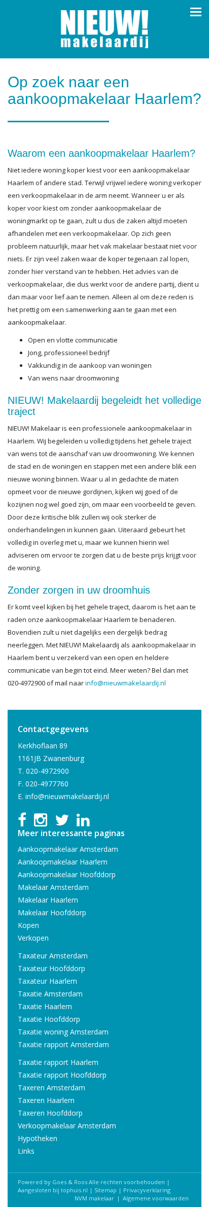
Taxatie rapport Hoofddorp (62, 1075)
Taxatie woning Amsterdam (63, 1032)
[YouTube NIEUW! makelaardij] (40, 822)
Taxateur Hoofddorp (51, 968)
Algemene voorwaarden (156, 1198)
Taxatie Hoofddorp (49, 1019)
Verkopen (33, 938)
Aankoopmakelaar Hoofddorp (67, 874)
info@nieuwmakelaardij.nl (125, 682)
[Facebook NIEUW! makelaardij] (22, 822)
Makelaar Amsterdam (53, 887)
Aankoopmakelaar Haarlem (63, 862)
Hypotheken (37, 1138)
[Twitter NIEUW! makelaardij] (62, 822)
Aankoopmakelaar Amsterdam (68, 849)
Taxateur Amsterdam (53, 955)
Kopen (28, 925)
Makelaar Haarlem (48, 900)
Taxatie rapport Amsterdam (63, 1044)
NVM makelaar (94, 1198)
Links (26, 1151)
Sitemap (105, 1190)
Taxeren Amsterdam (51, 1087)
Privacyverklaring (146, 1190)
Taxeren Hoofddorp (50, 1113)
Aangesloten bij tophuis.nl (53, 1190)
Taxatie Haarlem (45, 1006)
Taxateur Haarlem (47, 981)
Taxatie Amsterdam (50, 993)
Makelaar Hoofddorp (52, 912)
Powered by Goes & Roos (52, 1182)
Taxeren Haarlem (46, 1100)
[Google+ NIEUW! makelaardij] (83, 822)
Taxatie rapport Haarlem (58, 1062)
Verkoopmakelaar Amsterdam (67, 1125)
